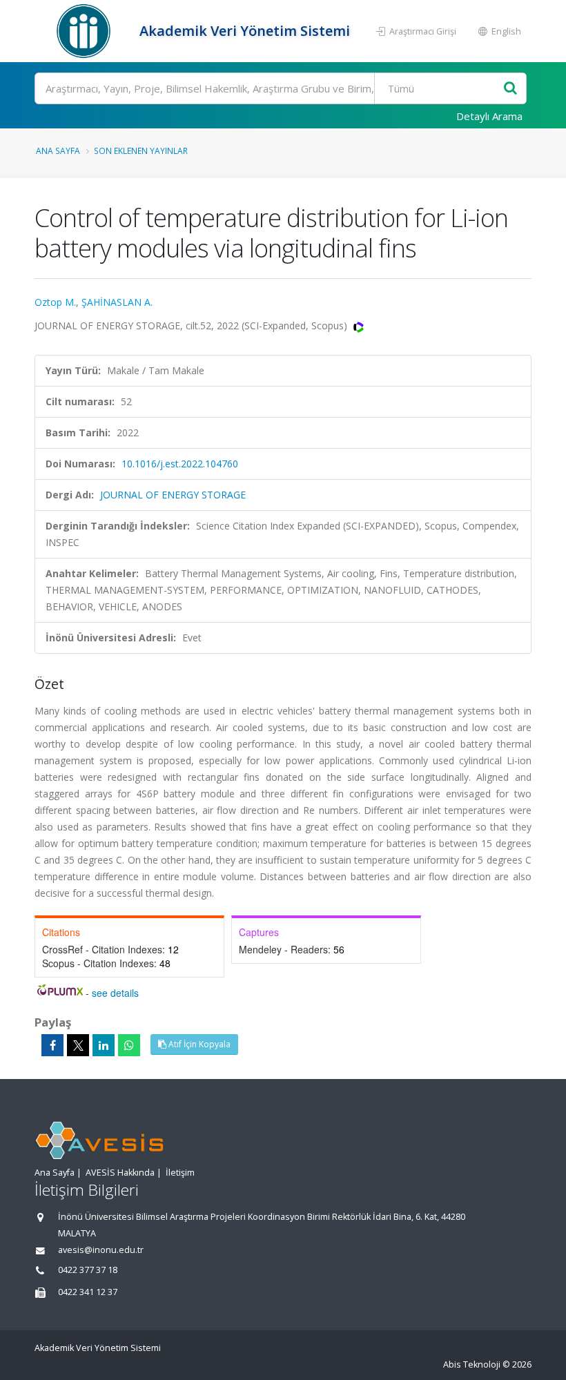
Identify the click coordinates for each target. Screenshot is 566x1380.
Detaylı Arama (489, 116)
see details (115, 993)
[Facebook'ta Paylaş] (52, 1045)
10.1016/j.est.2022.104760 (179, 463)
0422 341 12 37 (87, 1292)
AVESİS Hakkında (120, 1172)
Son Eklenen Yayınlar (141, 150)
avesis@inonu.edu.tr (101, 1250)
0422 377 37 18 (87, 1270)
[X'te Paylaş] (78, 1045)
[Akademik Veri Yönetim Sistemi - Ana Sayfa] (85, 31)
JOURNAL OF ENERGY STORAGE (173, 494)
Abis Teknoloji (471, 1364)
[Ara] (510, 88)
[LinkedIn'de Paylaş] (103, 1045)
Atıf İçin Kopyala (198, 1044)
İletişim (180, 1172)
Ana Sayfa (58, 150)
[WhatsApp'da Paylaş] (129, 1045)
